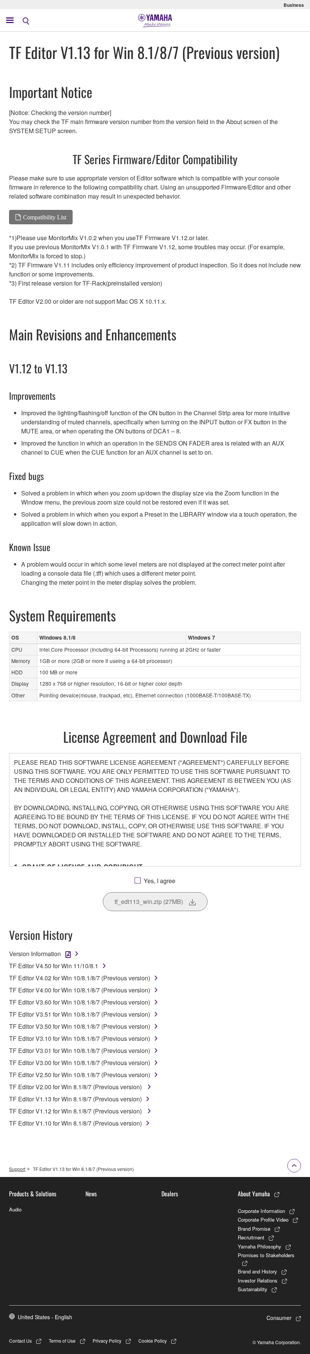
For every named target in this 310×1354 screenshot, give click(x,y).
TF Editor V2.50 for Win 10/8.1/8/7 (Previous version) (79, 1074)
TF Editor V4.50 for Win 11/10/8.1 (53, 965)
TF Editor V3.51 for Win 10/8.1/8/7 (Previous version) (79, 1014)
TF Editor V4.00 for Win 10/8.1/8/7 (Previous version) (79, 990)
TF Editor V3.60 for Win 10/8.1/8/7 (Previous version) (79, 1002)
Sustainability (252, 1289)
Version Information (35, 953)
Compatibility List (44, 217)
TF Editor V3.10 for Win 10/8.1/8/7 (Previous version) (79, 1038)
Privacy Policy (107, 1340)
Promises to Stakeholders (266, 1255)
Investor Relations (257, 1280)
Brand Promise (254, 1228)
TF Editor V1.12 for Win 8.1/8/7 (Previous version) (76, 1111)
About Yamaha (254, 1193)
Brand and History (257, 1271)
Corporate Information (261, 1210)
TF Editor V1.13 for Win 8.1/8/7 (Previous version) (75, 1099)
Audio (15, 1209)
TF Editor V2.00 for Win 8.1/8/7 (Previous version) (76, 1086)
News (91, 1193)
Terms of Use (62, 1340)
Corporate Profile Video (263, 1219)
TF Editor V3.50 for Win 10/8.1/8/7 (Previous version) (79, 1026)
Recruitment (251, 1237)
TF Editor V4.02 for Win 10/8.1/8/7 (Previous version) (79, 978)
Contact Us (20, 1340)
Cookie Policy (152, 1340)
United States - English (45, 1317)
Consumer (279, 1317)
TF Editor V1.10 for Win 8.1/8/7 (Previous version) (75, 1123)
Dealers (169, 1193)
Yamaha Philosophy (259, 1246)
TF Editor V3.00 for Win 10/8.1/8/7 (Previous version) (79, 1062)
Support (17, 1169)
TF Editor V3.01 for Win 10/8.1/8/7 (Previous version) (79, 1050)
